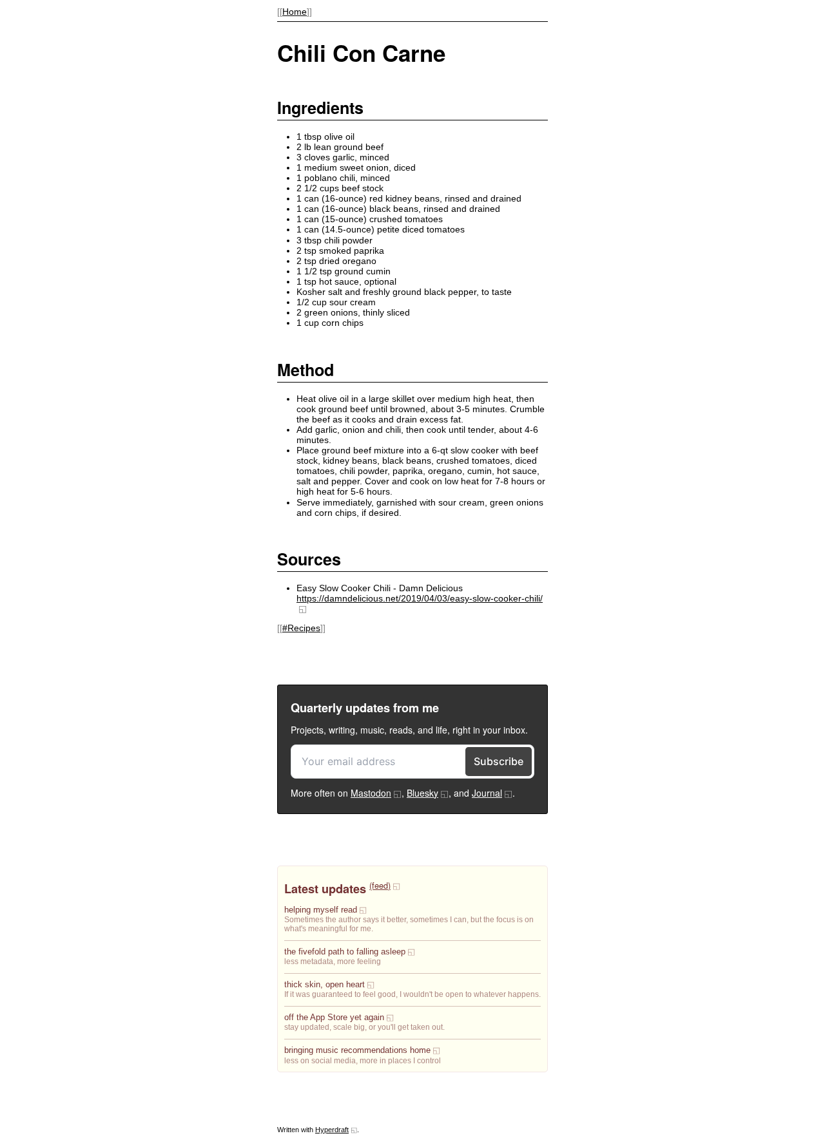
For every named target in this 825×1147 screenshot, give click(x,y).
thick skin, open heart (324, 984)
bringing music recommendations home (357, 1050)
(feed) (380, 885)
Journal (487, 792)
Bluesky (422, 792)
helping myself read (320, 910)
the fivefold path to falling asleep (344, 951)
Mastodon (371, 792)
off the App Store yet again (334, 1017)
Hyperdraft (332, 1129)
